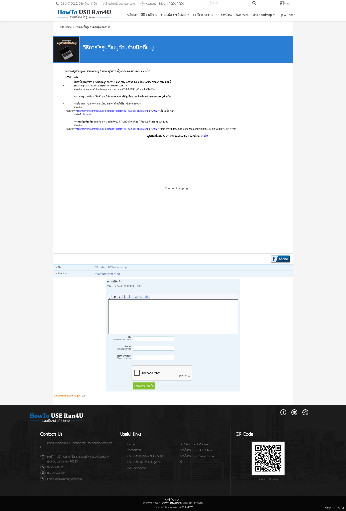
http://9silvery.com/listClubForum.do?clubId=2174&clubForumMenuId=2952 (117, 111)
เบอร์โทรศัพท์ (124, 357)
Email (124, 347)
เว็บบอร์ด (86, 114)
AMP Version (172, 500)
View (190, 507)
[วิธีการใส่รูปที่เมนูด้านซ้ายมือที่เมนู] (66, 62)
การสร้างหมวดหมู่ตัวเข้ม (108, 273)
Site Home (66, 27)
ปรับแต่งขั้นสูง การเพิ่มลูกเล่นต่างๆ (92, 27)
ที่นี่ (205, 136)
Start (181, 507)
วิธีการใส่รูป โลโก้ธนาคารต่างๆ (111, 267)
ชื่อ (121, 338)
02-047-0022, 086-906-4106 (79, 4)
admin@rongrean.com (121, 4)
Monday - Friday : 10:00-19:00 (165, 4)
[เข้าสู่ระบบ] (285, 3)
